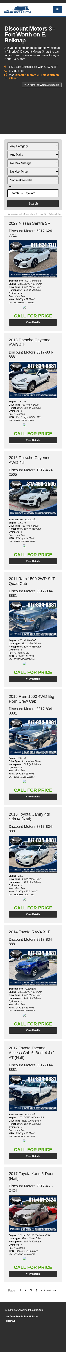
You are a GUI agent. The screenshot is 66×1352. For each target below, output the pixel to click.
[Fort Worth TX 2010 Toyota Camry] (33, 854)
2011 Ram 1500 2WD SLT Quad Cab (32, 581)
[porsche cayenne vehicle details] (33, 380)
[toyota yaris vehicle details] (33, 1214)
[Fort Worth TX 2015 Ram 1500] (33, 736)
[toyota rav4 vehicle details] (33, 967)
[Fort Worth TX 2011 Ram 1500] (33, 619)
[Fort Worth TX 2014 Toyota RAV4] (33, 967)
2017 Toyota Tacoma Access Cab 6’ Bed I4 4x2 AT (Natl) (31, 1053)
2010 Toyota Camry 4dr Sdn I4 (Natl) (29, 816)
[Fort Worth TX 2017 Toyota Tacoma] (33, 1093)
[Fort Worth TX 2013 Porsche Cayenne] (33, 380)
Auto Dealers (41, 85)
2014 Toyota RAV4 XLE (30, 932)
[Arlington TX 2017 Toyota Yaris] (33, 1214)
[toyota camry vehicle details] (33, 854)
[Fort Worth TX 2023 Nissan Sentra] (33, 258)
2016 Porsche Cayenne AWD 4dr (29, 460)
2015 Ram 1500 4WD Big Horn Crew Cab (31, 699)
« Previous (48, 1290)
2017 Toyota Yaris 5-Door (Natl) (31, 1176)
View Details (33, 322)
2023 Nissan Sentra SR (30, 223)
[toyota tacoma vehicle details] (33, 1093)
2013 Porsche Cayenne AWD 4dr (29, 342)
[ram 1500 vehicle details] (33, 619)
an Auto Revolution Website (22, 1316)
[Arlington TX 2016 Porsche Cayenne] (33, 498)
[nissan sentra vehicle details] (33, 258)
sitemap (10, 1320)
